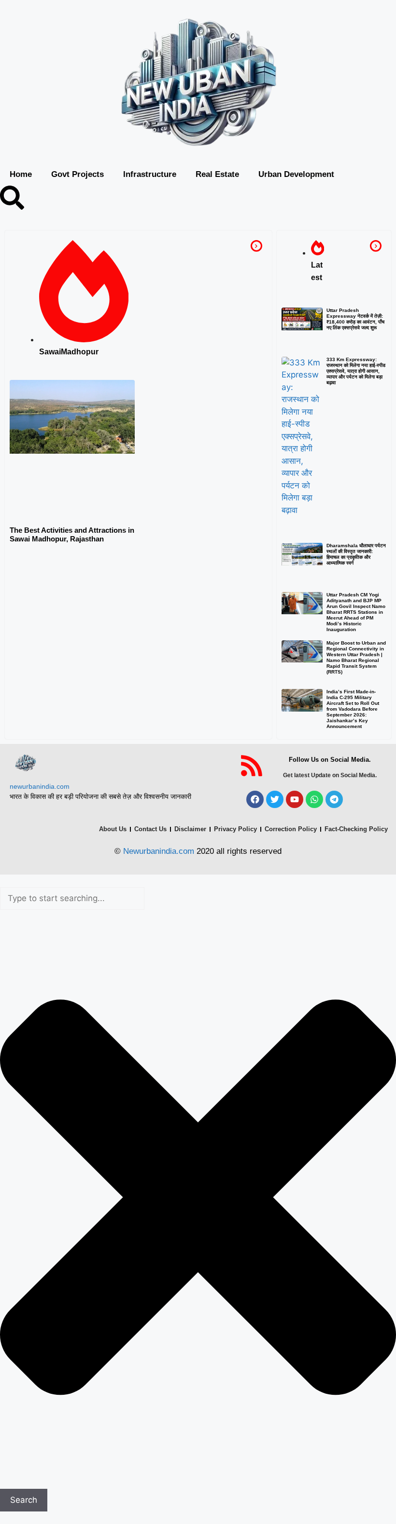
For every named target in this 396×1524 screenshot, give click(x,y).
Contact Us (150, 829)
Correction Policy (291, 829)
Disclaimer (190, 829)
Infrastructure (149, 174)
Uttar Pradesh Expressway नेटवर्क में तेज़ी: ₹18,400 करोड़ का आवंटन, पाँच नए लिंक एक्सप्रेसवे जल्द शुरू (355, 319)
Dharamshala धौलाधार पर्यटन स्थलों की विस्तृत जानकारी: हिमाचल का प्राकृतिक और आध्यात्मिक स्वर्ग (356, 554)
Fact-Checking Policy (356, 829)
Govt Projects (77, 174)
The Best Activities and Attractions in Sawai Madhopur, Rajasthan (72, 534)
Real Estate (217, 174)
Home (21, 174)
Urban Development (296, 174)
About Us (113, 829)
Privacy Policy (235, 829)
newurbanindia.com (40, 786)
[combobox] (72, 898)
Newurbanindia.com (158, 851)
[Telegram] (334, 799)
